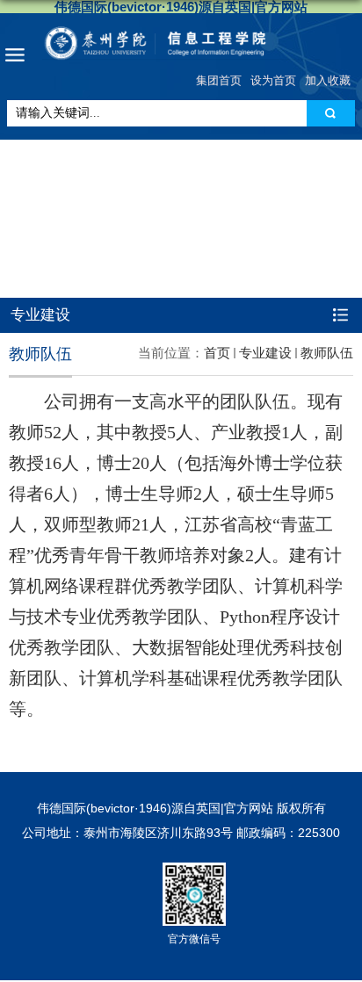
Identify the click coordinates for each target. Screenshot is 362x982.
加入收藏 (328, 80)
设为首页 (273, 80)
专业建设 (265, 352)
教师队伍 (326, 352)
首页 (217, 352)
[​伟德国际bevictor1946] (181, 43)
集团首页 (219, 80)
